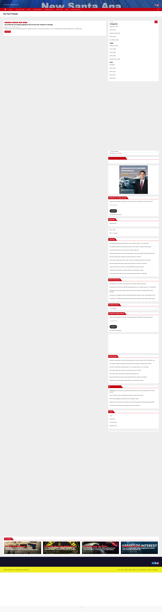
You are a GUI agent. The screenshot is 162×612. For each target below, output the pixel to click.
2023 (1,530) (112, 74)
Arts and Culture (8, 22)
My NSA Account (144, 569)
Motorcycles (60, 546)
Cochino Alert (125, 546)
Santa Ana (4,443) (114, 45)
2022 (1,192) (112, 78)
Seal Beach (72, 546)
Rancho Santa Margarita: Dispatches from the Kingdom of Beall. (124, 398)
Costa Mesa (95, 546)
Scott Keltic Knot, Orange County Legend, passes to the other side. (125, 405)
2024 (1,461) (112, 71)
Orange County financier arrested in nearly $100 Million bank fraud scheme (127, 266)
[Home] (5, 9)
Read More (7, 31)
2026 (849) (112, 64)
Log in (111, 415)
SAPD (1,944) (113, 36)
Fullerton (134, 546)
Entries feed (112, 419)
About (122, 569)
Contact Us (135, 569)
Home (10, 9)
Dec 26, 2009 (8, 27)
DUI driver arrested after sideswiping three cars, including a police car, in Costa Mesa (129, 243)
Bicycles (51, 546)
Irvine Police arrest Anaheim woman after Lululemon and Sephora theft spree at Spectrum (130, 260)
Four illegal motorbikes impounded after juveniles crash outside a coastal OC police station (130, 246)
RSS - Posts (112, 229)
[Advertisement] (120, 343)
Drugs (10, 546)
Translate (120, 153)
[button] (158, 9)
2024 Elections (20, 9)
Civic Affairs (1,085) (114, 39)
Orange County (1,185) (115, 59)
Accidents (46, 546)
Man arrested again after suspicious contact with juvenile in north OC (125, 256)
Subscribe (113, 210)
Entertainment (37, 9)
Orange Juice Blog (115, 386)
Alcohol (90, 546)
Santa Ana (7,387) (114, 26)
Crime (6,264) (113, 29)
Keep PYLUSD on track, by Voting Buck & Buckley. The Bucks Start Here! (126, 395)
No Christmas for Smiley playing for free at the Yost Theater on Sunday (28, 25)
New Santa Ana (26, 569)
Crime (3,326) (113, 49)
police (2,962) (113, 52)
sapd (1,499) (112, 55)
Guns (14, 546)
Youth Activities (75, 9)
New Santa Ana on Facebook (117, 158)
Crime (28, 9)
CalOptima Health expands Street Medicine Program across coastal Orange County (136, 295)
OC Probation (18, 546)
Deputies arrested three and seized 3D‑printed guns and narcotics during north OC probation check (132, 253)
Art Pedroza (17, 27)
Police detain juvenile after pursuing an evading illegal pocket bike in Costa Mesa (128, 273)
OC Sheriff (24, 546)
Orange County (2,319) (115, 33)
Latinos (20, 22)
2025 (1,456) (112, 68)
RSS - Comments (114, 233)
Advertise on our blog (128, 569)
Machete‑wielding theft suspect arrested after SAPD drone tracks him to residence (128, 263)
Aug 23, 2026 (9, 551)
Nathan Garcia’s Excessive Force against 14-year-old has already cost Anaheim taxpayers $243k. (132, 402)
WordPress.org (113, 425)
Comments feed (113, 422)
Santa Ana (59, 9)
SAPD (66, 9)
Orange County (49, 9)
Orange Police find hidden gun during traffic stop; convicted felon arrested (126, 270)
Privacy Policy (155, 569)
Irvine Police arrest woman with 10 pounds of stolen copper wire (124, 250)
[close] (81, 607)
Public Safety (66, 546)
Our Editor (150, 569)
